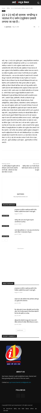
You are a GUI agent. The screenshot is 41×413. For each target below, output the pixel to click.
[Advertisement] (20, 261)
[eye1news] (3, 27)
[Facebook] (10, 32)
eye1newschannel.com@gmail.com (20, 382)
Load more (20, 330)
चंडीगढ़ (8, 8)
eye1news (8, 26)
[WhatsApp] (14, 32)
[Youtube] (23, 396)
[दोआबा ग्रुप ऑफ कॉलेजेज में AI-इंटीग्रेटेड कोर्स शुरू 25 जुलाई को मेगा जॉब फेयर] (7, 302)
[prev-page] (3, 240)
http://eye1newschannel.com (20, 196)
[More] (19, 32)
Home (3, 8)
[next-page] (6, 240)
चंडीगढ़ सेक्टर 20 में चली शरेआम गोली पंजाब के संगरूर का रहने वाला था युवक (30, 168)
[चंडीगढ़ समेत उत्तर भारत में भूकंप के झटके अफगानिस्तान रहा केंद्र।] (7, 223)
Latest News (5, 215)
